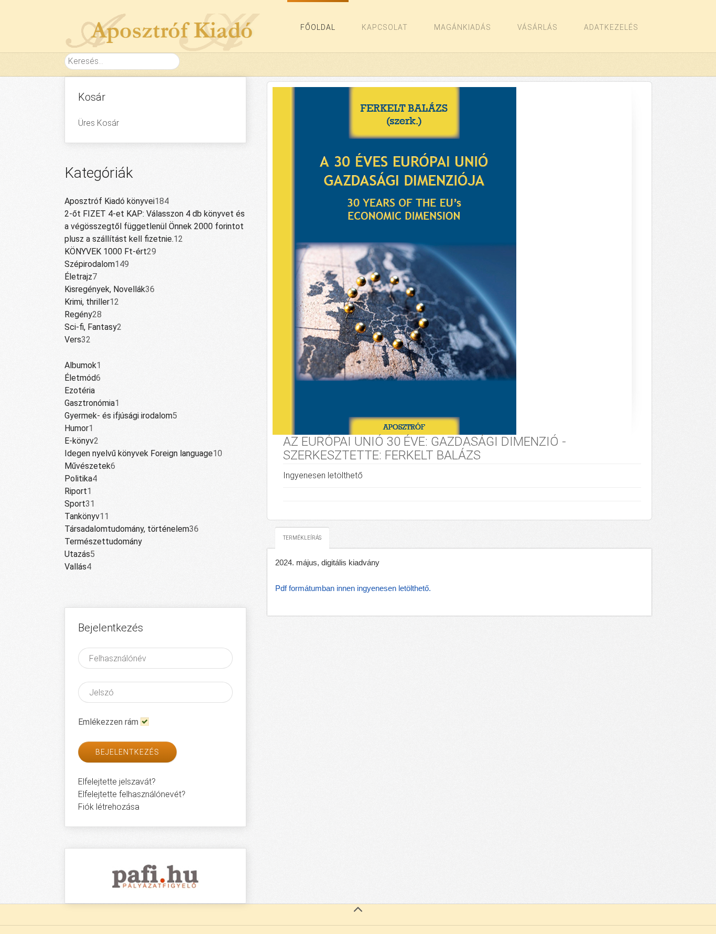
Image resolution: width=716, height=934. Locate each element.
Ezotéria (79, 390)
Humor (76, 428)
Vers (72, 340)
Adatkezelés (611, 27)
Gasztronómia (89, 403)
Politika (78, 479)
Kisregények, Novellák (104, 289)
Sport (74, 504)
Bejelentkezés (127, 752)
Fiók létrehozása (108, 807)
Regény (78, 314)
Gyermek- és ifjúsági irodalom (118, 416)
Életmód (80, 378)
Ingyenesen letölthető (323, 475)
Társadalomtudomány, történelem (126, 529)
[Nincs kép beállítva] (394, 260)
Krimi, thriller (87, 302)
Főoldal (317, 27)
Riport (75, 491)
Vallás (75, 567)
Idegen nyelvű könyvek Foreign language (138, 453)
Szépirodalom (89, 264)
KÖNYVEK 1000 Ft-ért (105, 251)
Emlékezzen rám (108, 722)
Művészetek (87, 466)
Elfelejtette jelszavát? (117, 782)
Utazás (77, 554)
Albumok (80, 365)
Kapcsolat (385, 27)
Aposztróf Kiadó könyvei (109, 201)
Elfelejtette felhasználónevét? (132, 794)
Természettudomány (103, 541)
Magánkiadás (462, 27)
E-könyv (79, 441)
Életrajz (78, 277)
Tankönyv (82, 516)
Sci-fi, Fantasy (90, 327)
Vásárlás (537, 27)
